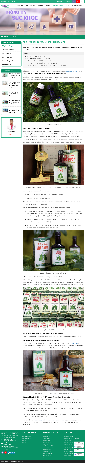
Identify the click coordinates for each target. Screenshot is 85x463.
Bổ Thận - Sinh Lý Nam (69, 445)
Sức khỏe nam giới (7, 57)
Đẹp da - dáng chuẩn (7, 61)
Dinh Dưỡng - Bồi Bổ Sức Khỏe (71, 438)
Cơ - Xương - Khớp (68, 447)
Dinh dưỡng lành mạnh (8, 49)
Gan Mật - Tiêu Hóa (68, 442)
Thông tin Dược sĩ (47, 438)
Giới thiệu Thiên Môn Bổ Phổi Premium (36, 56)
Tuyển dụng (59, 1)
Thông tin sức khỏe (14, 36)
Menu (26, 53)
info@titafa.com (8, 443)
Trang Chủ (20, 5)
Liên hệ (68, 1)
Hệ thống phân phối (27, 438)
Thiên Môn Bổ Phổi (71, 71)
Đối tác (24, 440)
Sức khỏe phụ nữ (6, 53)
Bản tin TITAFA (46, 436)
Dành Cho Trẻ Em (68, 436)
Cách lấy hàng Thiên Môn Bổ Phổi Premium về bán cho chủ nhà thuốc (48, 65)
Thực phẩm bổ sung (69, 453)
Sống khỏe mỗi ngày (7, 46)
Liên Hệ (24, 442)
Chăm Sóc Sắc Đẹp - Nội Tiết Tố (71, 451)
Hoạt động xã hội (47, 442)
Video (44, 458)
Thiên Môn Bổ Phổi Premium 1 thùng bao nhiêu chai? (40, 58)
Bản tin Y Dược (46, 440)
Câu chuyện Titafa (26, 436)
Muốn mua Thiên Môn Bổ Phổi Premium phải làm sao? (40, 61)
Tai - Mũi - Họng (68, 440)
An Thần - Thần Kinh (69, 449)
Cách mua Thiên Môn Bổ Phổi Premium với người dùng (44, 63)
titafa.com (4, 36)
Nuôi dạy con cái (6, 64)
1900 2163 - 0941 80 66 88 (10, 440)
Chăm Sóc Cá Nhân (69, 455)
